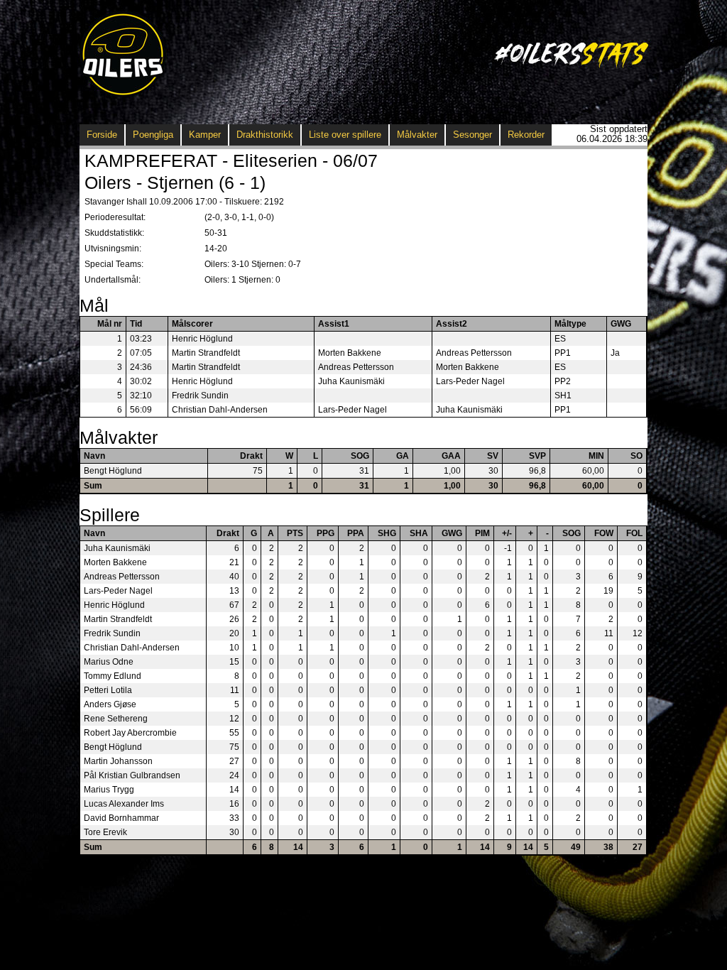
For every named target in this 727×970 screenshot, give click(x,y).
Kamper (205, 134)
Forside (102, 134)
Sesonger (472, 134)
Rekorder (526, 134)
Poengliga (153, 134)
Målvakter (417, 134)
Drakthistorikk (264, 134)
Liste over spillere (345, 134)
